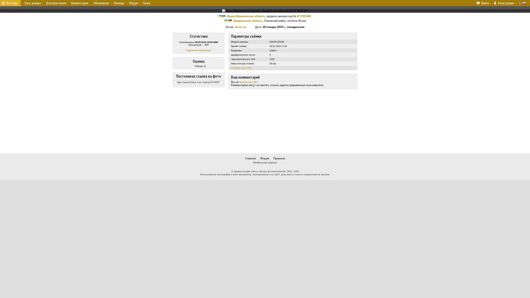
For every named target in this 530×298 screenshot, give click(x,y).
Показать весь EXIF (241, 68)
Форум (264, 158)
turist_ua (240, 27)
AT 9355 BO (304, 16)
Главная (250, 158)
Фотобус (12, 3)
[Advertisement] (265, 121)
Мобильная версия (265, 162)
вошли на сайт (248, 82)
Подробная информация (198, 50)
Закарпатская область (248, 20)
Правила (279, 158)
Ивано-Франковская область (246, 16)
